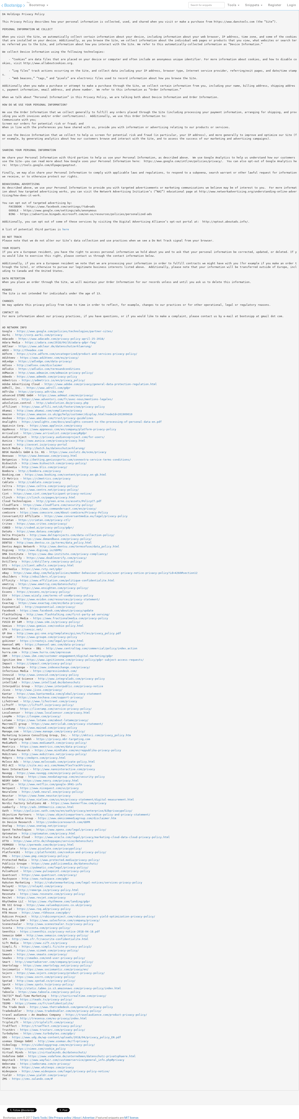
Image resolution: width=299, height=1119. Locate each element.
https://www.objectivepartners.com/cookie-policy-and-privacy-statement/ (93, 814)
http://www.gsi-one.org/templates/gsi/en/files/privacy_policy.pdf (69, 633)
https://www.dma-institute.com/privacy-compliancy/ (68, 554)
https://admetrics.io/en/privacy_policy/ (53, 380)
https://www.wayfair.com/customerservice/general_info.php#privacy (72, 1059)
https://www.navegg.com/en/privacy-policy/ (50, 773)
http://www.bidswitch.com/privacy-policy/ (54, 463)
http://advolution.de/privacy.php (62, 402)
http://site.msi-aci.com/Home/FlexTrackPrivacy (55, 765)
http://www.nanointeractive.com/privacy (64, 769)
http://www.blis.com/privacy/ (44, 467)
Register (274, 5)
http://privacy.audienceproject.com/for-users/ (68, 437)
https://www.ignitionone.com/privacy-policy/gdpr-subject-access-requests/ (85, 659)
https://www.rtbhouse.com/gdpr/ (46, 912)
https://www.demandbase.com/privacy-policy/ (57, 538)
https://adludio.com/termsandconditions (49, 368)
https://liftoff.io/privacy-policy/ (46, 704)
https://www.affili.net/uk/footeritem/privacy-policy (63, 406)
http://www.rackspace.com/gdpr (45, 878)
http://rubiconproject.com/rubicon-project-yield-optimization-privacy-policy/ (93, 916)
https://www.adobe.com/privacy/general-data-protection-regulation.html (101, 384)
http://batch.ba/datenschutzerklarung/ (55, 448)
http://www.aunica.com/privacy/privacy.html (51, 440)
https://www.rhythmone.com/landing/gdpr (59, 901)
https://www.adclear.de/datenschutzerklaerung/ (55, 346)
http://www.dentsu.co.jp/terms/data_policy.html (54, 542)
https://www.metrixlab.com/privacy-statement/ (67, 723)
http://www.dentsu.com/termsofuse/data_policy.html (79, 546)
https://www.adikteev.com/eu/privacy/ (49, 357)
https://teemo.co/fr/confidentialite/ (44, 1003)
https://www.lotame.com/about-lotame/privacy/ (52, 720)
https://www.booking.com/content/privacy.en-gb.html (65, 474)
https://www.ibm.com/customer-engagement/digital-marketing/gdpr (62, 655)
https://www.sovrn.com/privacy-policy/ (45, 976)
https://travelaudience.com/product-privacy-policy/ (106, 1014)
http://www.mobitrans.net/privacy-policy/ (54, 754)
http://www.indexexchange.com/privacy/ (60, 667)
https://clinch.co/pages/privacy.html (46, 497)
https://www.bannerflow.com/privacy (78, 803)
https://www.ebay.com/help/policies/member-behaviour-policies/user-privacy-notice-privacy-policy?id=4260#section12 (106, 572)
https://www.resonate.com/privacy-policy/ (52, 893)
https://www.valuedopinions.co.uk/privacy (59, 905)
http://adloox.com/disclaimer (39, 365)
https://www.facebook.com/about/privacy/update (56, 610)
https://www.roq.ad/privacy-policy (44, 908)
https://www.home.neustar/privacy (45, 795)
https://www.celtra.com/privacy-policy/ (48, 486)
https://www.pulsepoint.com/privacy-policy (56, 871)
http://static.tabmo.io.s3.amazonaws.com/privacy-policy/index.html (68, 988)
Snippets (252, 5)
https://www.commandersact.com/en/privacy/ (63, 508)
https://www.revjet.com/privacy (41, 897)
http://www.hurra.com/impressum (46, 652)
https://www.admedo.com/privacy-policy (47, 376)
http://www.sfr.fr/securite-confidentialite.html (50, 939)
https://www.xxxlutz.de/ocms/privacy (77, 452)
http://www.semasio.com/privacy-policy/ (57, 935)
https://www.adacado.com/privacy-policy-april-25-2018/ (62, 338)
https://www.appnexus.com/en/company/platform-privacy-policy (68, 429)
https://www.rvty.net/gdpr (42, 569)
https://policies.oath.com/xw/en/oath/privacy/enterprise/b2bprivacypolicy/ (73, 810)
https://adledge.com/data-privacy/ (45, 361)
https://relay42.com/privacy (40, 886)
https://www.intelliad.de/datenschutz (51, 682)
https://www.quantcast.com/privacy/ (49, 875)
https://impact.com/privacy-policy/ (44, 663)
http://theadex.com (28, 350)
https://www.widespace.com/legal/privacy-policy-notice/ (66, 1071)
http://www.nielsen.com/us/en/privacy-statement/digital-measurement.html (76, 799)
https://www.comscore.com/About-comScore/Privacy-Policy (64, 512)
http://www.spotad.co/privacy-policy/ (46, 980)
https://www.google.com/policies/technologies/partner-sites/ (65, 331)
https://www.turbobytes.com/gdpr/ (49, 1033)
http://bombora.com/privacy (40, 471)
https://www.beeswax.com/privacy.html (48, 455)
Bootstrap (36, 4)
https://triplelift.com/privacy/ (48, 1022)
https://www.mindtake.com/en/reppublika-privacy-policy (78, 750)
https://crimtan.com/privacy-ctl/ (45, 520)
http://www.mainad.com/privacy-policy (48, 727)
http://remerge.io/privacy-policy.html (49, 890)
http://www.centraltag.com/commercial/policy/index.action (91, 648)
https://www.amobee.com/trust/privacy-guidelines (55, 418)
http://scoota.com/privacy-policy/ (44, 927)
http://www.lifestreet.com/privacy (50, 701)
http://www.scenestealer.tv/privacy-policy (60, 924)
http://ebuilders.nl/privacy (44, 576)
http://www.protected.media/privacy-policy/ (66, 859)
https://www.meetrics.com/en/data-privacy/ (53, 746)
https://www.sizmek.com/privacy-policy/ (48, 950)
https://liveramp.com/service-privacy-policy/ (56, 708)
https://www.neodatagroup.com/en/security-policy (66, 776)
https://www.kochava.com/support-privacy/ (51, 697)
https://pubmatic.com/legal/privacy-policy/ (54, 867)
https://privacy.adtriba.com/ (41, 391)
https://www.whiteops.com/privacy (48, 1067)
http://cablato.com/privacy (40, 482)
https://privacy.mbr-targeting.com (63, 739)
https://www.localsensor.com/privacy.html (57, 712)
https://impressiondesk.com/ (55, 670)
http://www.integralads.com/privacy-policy (71, 678)
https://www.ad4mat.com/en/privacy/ (65, 395)
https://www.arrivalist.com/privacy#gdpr (55, 433)
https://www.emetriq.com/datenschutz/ (48, 584)
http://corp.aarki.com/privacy (38, 334)
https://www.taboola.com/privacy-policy (49, 991)
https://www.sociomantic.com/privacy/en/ (56, 969)
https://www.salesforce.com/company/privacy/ (65, 920)
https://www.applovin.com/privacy (56, 425)
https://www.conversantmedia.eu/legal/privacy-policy (86, 516)
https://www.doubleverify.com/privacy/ (57, 557)
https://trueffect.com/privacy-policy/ (52, 1025)
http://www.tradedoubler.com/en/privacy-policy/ (64, 1010)
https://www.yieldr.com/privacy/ (42, 1075)
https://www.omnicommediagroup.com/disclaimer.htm (77, 818)
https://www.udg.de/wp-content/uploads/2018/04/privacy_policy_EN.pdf (66, 1037)
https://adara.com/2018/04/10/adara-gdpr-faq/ (61, 342)
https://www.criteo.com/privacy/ (42, 523)
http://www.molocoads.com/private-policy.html (59, 761)
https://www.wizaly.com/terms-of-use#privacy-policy (52, 595)
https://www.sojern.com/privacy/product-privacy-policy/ (61, 973)
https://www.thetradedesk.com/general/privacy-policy (71, 1007)
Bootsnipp (13, 5)
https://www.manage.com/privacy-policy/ (54, 731)
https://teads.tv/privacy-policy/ (46, 999)
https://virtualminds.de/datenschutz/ (57, 1052)
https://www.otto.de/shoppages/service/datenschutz (53, 841)
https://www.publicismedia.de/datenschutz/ (65, 863)
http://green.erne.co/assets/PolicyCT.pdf (68, 501)
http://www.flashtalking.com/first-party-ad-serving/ (68, 614)
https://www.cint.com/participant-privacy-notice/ (53, 493)
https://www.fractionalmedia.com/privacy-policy (70, 618)
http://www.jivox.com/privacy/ (38, 689)
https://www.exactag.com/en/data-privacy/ (51, 603)
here (65, 229)
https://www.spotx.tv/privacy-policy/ (44, 984)
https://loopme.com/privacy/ (39, 716)
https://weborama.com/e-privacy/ (45, 1063)
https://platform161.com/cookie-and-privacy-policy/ (65, 852)
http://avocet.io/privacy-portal (42, 444)
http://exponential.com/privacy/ (50, 606)
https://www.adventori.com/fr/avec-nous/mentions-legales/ (67, 399)
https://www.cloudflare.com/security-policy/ (58, 505)
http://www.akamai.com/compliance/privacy (49, 410)
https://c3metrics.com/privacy (47, 478)
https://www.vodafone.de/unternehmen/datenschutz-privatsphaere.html (82, 1056)
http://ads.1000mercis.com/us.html (47, 807)
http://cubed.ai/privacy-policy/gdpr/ (44, 527)
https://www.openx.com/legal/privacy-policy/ (71, 829)
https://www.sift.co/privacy (45, 942)
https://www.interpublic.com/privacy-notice (69, 686)
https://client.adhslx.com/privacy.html (43, 565)
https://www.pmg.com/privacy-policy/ (40, 856)
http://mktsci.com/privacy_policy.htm (101, 735)
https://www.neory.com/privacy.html (51, 780)
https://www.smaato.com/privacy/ (42, 954)
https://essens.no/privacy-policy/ (44, 591)
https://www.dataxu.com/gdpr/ (39, 531)
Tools (232, 5)
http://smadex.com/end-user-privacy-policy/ (51, 958)
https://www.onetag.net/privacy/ (42, 825)
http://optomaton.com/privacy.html (48, 833)
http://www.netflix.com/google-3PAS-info (50, 784)
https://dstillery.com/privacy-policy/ (52, 561)
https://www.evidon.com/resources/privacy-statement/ (58, 599)
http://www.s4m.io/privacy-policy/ (53, 621)
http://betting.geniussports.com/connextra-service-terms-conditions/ (76, 459)
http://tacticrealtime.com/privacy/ (78, 995)
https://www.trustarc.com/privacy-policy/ (52, 1029)
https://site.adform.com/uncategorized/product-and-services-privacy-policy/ (77, 353)
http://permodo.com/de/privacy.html (46, 844)
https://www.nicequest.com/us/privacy (49, 788)
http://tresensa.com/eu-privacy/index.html (53, 1018)
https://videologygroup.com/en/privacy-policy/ (58, 1044)
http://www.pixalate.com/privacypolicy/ (51, 848)
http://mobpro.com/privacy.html (41, 757)
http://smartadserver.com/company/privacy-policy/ (54, 961)
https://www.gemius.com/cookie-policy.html (50, 625)
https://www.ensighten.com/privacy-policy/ (55, 588)
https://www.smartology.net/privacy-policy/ (57, 965)
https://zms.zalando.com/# (32, 1078)
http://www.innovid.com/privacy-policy (49, 674)
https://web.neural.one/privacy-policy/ (53, 791)
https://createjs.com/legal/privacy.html (52, 640)
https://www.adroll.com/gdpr (49, 387)
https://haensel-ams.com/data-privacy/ (55, 644)
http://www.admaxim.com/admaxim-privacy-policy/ (56, 372)
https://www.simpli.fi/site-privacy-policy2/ (57, 946)
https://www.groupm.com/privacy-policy (47, 637)
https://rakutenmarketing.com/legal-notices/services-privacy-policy (88, 882)
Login (291, 5)
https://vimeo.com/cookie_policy (40, 1048)
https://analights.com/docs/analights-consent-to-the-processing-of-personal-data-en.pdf (92, 421)
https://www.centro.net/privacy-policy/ (48, 489)
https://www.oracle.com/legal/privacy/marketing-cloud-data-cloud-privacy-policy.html (102, 837)
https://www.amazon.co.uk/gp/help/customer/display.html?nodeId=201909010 (74, 414)
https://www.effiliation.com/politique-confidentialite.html (67, 580)
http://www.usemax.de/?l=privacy (63, 1041)
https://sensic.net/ (27, 629)
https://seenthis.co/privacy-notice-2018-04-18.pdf (60, 931)
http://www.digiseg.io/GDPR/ (40, 550)
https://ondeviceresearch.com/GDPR (63, 822)
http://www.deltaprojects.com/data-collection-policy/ (72, 535)
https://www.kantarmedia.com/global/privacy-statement (59, 693)
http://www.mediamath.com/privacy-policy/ (54, 742)
